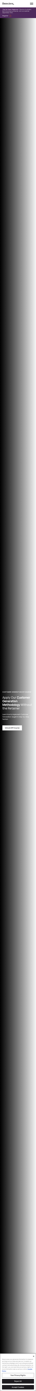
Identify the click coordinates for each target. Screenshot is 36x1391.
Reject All (18, 1381)
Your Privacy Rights (18, 1375)
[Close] (33, 1356)
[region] (18, 1372)
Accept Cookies (18, 1387)
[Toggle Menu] (31, 4)
